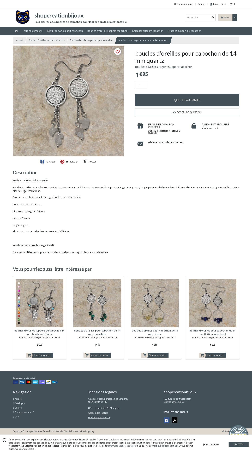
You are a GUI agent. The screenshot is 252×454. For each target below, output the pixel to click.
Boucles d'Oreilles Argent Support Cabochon (164, 67)
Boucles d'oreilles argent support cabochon (91, 40)
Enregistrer (71, 161)
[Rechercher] (213, 17)
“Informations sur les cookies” (121, 445)
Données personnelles (99, 417)
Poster (92, 161)
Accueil (19, 40)
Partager (50, 161)
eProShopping (87, 431)
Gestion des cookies (98, 412)
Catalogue (19, 403)
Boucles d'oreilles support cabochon (47, 40)
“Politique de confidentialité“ (165, 445)
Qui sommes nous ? (24, 412)
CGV (16, 416)
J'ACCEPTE (238, 444)
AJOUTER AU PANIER (187, 100)
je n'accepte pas (211, 444)
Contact (201, 4)
